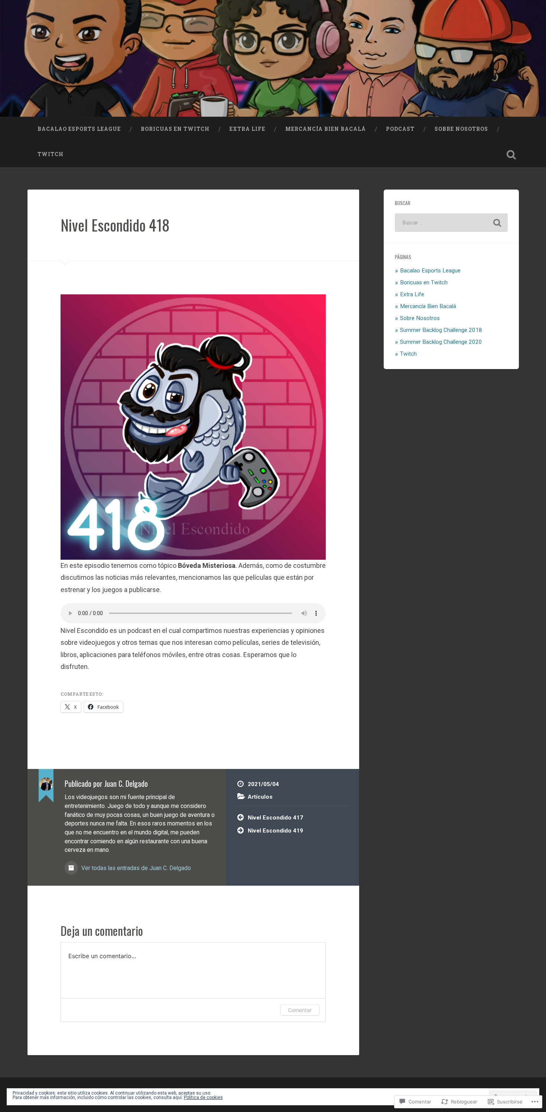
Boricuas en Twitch (175, 129)
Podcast (400, 129)
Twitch (51, 154)
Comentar (300, 1010)
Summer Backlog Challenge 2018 (441, 330)
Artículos (260, 796)
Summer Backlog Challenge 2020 (441, 342)
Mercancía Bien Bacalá (325, 129)
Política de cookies (203, 1097)
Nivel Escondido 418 (115, 225)
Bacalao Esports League (79, 129)
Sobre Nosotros (461, 129)
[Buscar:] (451, 222)
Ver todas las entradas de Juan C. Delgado (135, 868)
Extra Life (247, 129)
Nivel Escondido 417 (275, 817)
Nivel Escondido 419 (275, 830)
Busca (511, 154)
